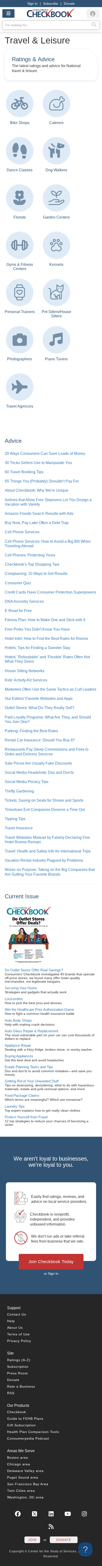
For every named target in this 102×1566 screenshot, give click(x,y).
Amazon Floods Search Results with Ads (39, 514)
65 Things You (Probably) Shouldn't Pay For (42, 481)
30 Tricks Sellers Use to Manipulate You (38, 463)
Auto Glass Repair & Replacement (31, 1031)
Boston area (17, 1457)
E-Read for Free (18, 611)
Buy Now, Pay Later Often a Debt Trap (37, 523)
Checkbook (16, 1412)
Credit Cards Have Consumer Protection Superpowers (50, 592)
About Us (15, 1327)
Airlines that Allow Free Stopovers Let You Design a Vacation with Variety (48, 502)
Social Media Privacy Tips (26, 782)
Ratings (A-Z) (18, 1360)
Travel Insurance (19, 828)
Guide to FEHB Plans (25, 1418)
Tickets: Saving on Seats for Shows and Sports (44, 800)
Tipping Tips (15, 819)
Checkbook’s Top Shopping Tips (32, 564)
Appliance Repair (18, 1045)
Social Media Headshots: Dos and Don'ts (39, 772)
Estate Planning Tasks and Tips (29, 1067)
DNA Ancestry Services (24, 601)
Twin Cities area (21, 1491)
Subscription (17, 1366)
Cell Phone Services (22, 532)
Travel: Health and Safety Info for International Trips (48, 851)
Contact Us (16, 1314)
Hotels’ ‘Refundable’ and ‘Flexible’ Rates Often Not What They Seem (47, 659)
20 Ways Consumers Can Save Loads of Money (45, 454)
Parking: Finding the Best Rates (31, 731)
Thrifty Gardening (19, 791)
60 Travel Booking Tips (24, 472)
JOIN (32, 1540)
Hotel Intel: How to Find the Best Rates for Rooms (46, 639)
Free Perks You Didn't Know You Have (37, 629)
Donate (69, 3)
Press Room (17, 1373)
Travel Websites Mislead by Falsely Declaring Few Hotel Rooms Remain (47, 839)
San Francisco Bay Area (27, 1484)
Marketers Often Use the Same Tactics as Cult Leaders (50, 689)
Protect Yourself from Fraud (26, 1117)
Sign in (32, 3)
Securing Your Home (21, 988)
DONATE (63, 1540)
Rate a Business (21, 1386)
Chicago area (18, 1464)
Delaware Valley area (25, 1471)
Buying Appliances (19, 1056)
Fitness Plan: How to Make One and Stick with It (45, 620)
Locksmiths (14, 999)
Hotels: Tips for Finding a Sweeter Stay (37, 648)
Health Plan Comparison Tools (33, 1432)
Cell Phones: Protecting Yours (30, 555)
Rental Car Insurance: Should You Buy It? (40, 740)
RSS (10, 1393)
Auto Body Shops (18, 1020)
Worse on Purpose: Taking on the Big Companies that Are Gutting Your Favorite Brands (50, 872)
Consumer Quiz (18, 583)
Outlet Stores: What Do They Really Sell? (39, 708)
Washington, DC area (25, 1497)
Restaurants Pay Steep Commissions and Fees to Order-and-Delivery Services (46, 751)
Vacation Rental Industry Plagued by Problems (44, 860)
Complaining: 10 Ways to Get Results (36, 574)
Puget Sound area (22, 1477)
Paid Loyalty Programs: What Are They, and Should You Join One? (48, 719)
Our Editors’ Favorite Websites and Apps (39, 699)
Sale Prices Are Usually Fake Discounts (38, 763)
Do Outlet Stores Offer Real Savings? (34, 970)
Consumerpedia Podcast (28, 1438)
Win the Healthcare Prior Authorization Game (39, 1009)
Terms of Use (18, 1334)
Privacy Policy (19, 1341)
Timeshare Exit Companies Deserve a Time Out (45, 810)
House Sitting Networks (24, 671)
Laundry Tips (15, 1106)
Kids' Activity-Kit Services (26, 680)
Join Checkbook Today (51, 1261)
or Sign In (51, 1273)
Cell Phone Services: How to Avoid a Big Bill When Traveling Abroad (48, 543)
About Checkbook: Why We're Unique (36, 490)
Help (11, 1321)
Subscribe (50, 3)
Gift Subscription (21, 1425)
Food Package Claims (22, 1095)
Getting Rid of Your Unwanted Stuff (32, 1081)
